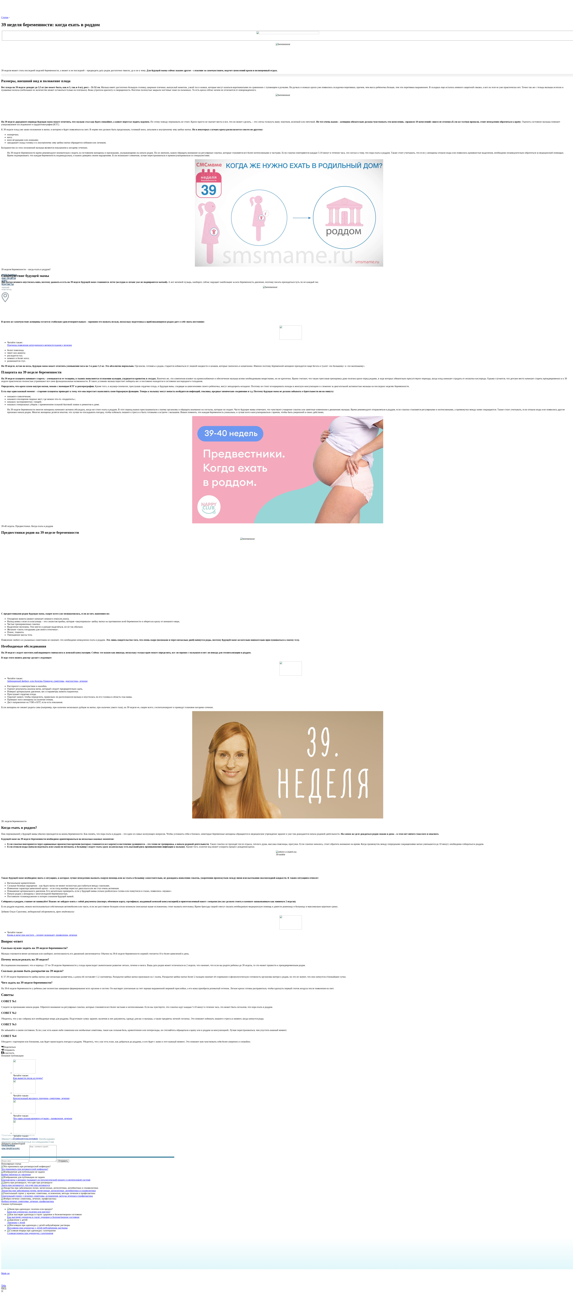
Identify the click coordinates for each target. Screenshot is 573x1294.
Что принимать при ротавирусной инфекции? (24, 1169)
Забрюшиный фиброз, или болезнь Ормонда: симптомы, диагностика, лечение (47, 681)
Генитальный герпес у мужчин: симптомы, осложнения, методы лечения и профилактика (47, 1196)
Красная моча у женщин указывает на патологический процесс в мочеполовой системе (45, 1180)
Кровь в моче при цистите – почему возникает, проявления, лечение (42, 935)
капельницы (8, 1145)
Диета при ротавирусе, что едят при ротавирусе (25, 1185)
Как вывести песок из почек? (28, 1078)
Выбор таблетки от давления (16, 1174)
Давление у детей (16, 1222)
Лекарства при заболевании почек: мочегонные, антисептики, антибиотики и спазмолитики (48, 1190)
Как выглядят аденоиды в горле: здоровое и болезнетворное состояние (43, 1217)
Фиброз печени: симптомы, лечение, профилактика (27, 1201)
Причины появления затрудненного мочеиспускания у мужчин (39, 345)
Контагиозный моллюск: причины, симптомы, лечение (41, 1098)
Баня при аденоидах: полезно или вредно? (28, 1211)
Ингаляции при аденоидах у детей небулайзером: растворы (37, 1228)
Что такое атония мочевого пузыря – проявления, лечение (42, 1118)
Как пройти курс (11, 1148)
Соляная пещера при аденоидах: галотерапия (30, 1233)
